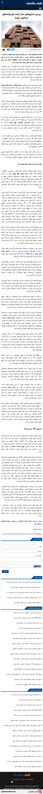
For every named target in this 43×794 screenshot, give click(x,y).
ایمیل (39, 551)
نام (40, 546)
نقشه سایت (30, 779)
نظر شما (39, 555)
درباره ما (23, 779)
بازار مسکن (31, 534)
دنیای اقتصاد (37, 529)
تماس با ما (16, 779)
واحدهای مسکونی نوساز (20, 534)
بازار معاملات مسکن (8, 534)
